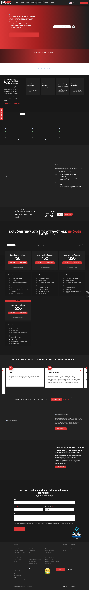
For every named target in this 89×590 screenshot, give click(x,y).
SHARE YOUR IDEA (60, 428)
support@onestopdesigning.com (20, 579)
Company (52, 2)
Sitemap (73, 548)
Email (16, 506)
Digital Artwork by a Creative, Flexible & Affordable (24, 34)
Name (16, 499)
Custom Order (68, 214)
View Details (13, 262)
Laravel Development (33, 563)
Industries (46, 2)
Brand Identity (31, 552)
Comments (17, 513)
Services (32, 2)
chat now (60, 214)
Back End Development (18, 550)
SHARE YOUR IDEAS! (56, 399)
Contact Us (60, 569)
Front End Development (18, 548)
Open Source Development (19, 552)
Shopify (15, 561)
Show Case (22, 2)
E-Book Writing (48, 563)
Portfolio (64, 550)
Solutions (39, 2)
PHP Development (17, 554)
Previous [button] (25, 84)
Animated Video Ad (49, 559)
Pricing (27, 2)
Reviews (64, 552)
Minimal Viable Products (19, 557)
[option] (6, 57)
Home (17, 2)
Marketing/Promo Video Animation (52, 561)
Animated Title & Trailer (49, 557)
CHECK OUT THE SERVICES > (12, 103)
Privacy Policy (72, 586)
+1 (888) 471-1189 (67, 399)
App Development (78, 245)
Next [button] (85, 84)
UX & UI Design (32, 554)
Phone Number (49, 506)
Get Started (70, 569)
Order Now (23, 262)
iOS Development (48, 548)
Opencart (31, 548)
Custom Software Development (35, 559)
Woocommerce (32, 550)
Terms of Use (65, 586)
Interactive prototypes (33, 557)
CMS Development (17, 559)
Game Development (49, 552)
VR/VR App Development (50, 554)
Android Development (49, 550)
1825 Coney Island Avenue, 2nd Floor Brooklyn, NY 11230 (20, 571)
